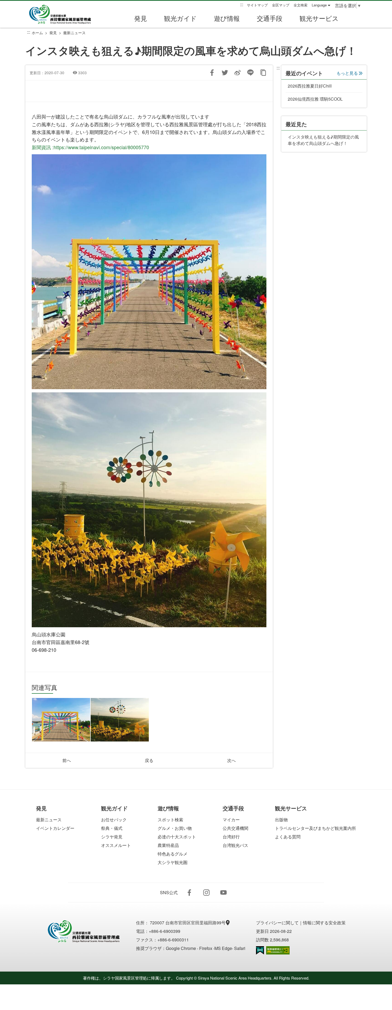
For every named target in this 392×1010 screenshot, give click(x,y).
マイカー (231, 819)
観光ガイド (180, 18)
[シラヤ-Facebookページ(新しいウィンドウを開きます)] (189, 892)
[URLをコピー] (263, 72)
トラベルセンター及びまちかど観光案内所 (315, 828)
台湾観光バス (235, 845)
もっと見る (347, 73)
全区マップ (280, 4)
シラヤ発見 (111, 837)
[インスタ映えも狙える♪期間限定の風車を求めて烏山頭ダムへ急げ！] (61, 720)
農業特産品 (168, 845)
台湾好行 (231, 837)
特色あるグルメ (172, 854)
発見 (140, 18)
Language (319, 4)
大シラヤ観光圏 (172, 862)
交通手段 (269, 18)
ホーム (37, 32)
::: (241, 4)
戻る (149, 760)
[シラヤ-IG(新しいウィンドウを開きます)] (206, 892)
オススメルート (116, 845)
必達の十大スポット (177, 837)
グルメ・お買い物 (175, 828)
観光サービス (319, 18)
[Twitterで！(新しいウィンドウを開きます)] (224, 72)
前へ (66, 760)
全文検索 (300, 4)
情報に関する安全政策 (324, 923)
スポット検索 (170, 819)
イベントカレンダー (55, 828)
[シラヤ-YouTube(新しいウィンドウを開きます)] (223, 892)
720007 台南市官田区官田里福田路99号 (188, 923)
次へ (231, 760)
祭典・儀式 (111, 828)
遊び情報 (227, 18)
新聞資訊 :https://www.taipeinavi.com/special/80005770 (90, 147)
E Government (260, 950)
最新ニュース (74, 32)
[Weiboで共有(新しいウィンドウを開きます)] (237, 72)
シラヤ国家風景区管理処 (63, 14)
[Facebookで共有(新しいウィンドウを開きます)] (212, 72)
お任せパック (114, 819)
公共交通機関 (235, 828)
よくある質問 (288, 837)
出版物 (281, 819)
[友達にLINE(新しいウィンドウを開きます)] (250, 72)
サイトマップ (257, 4)
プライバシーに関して (277, 923)
